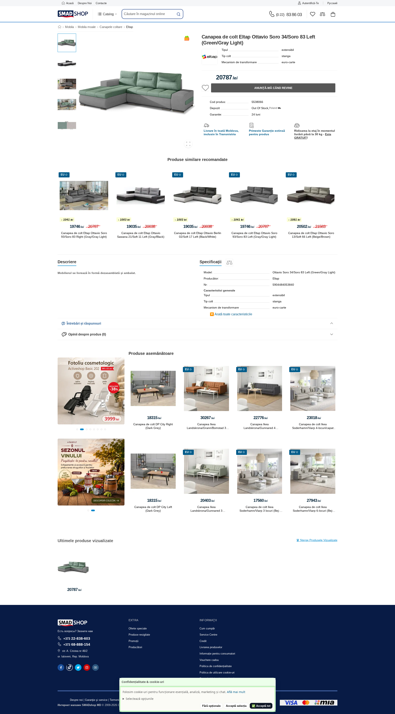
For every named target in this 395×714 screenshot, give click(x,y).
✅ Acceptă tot (261, 705)
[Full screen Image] (188, 144)
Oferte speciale (138, 628)
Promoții (133, 641)
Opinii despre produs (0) (86, 334)
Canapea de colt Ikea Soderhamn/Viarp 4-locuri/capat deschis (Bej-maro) (312, 428)
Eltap (129, 27)
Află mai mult (236, 692)
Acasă (70, 3)
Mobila (69, 27)
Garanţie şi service (96, 699)
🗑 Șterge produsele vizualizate (316, 540)
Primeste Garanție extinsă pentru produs (267, 132)
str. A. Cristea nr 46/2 (74, 650)
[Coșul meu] (333, 14)
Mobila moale (87, 27)
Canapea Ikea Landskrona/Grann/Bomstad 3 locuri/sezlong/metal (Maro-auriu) (206, 428)
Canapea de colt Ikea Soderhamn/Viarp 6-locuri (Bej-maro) (313, 510)
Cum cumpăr (207, 628)
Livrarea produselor (211, 647)
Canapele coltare (111, 27)
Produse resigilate (139, 634)
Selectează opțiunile (139, 699)
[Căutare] (178, 14)
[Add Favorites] (205, 88)
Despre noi (85, 3)
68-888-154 (76, 644)
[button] (107, 14)
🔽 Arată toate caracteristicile (231, 314)
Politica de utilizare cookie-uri (217, 672)
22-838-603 (76, 638)
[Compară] (322, 14)
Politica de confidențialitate (216, 666)
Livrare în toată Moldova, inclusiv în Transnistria (221, 132)
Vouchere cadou (209, 660)
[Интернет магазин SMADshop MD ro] (73, 14)
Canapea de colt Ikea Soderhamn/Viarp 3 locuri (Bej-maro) (259, 510)
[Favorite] (312, 14)
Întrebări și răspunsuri (83, 323)
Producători (135, 647)
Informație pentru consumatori (217, 653)
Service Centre (208, 634)
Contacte (101, 3)
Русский (332, 3)
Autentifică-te (310, 3)
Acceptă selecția (236, 705)
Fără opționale (211, 705)
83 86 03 (289, 14)
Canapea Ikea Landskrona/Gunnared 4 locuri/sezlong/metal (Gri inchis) (259, 428)
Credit (203, 641)
